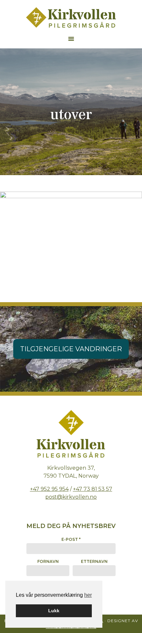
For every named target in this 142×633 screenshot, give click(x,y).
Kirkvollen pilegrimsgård (71, 17)
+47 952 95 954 (49, 489)
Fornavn (48, 561)
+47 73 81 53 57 (92, 489)
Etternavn (94, 561)
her (88, 595)
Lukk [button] (53, 610)
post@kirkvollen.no (71, 497)
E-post (71, 539)
